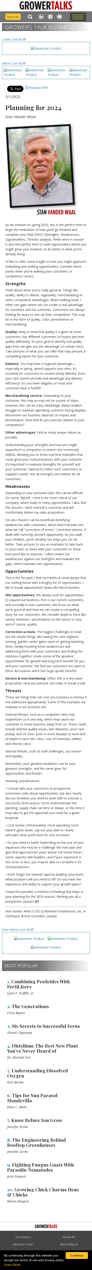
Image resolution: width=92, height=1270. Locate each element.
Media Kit (69, 1237)
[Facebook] (50, 17)
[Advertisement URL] (46, 48)
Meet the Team (23, 1244)
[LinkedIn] (41, 17)
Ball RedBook (69, 1244)
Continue (77, 1255)
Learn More (12, 1264)
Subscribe (13, 16)
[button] (77, 17)
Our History (23, 1237)
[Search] (29, 16)
